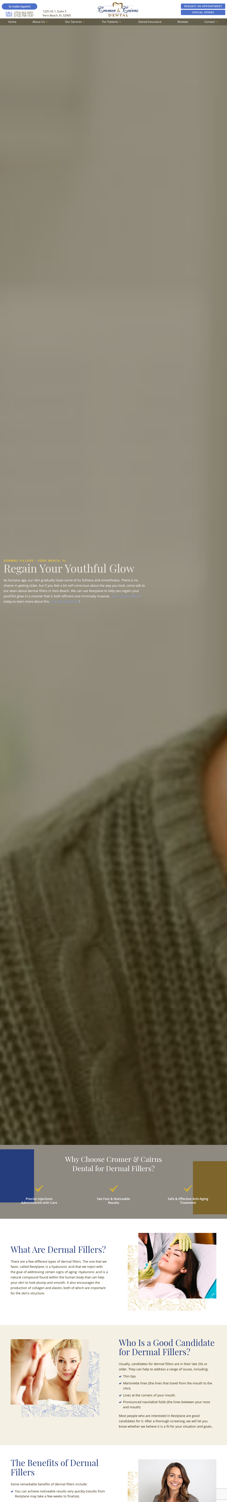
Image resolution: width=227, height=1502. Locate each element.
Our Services (73, 22)
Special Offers (203, 12)
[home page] (117, 9)
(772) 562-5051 (19, 12)
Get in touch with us (126, 596)
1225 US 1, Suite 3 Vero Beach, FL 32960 (57, 13)
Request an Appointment (203, 6)
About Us (38, 22)
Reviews (183, 22)
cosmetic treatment (64, 601)
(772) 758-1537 (20, 15)
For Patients (110, 22)
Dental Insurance (150, 22)
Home (12, 22)
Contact (209, 22)
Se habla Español (19, 6)
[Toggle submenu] (47, 21)
